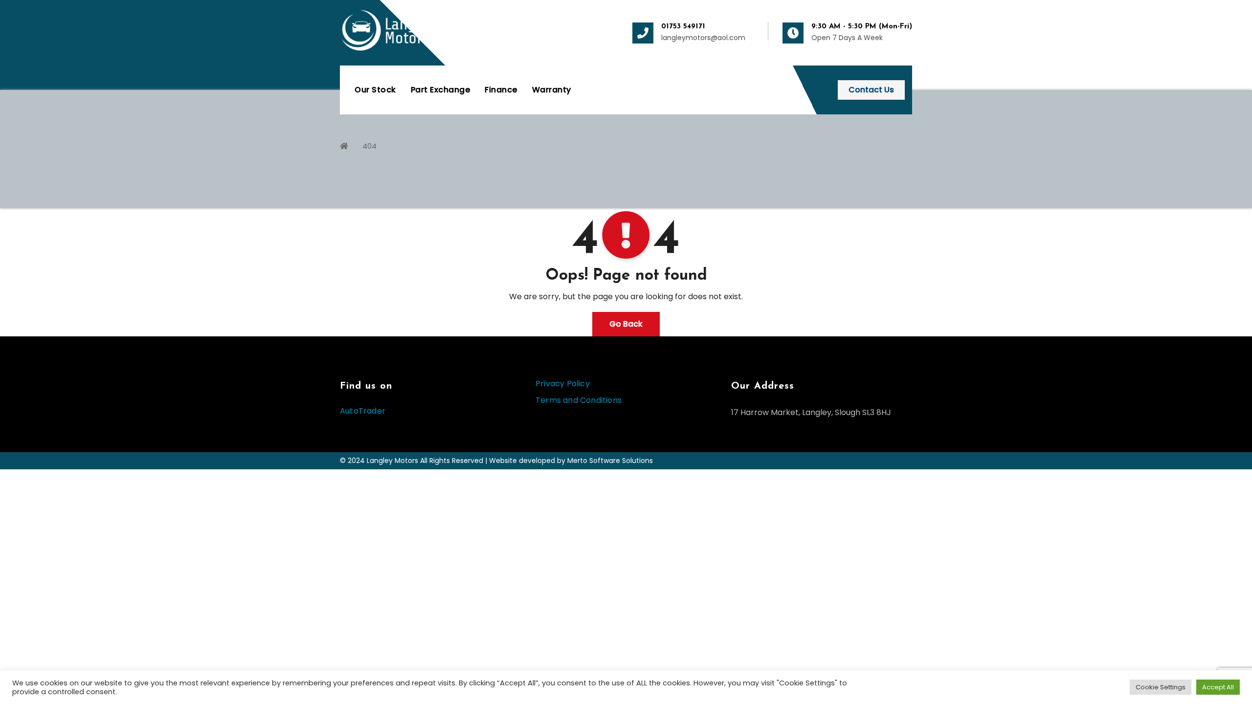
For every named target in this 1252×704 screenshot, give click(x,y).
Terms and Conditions (579, 400)
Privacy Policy (563, 383)
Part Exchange (440, 89)
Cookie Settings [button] (1160, 687)
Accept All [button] (1218, 687)
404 (369, 146)
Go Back (626, 324)
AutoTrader (362, 411)
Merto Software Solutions (610, 460)
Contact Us (871, 89)
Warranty (551, 89)
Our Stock (375, 89)
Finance (501, 89)
